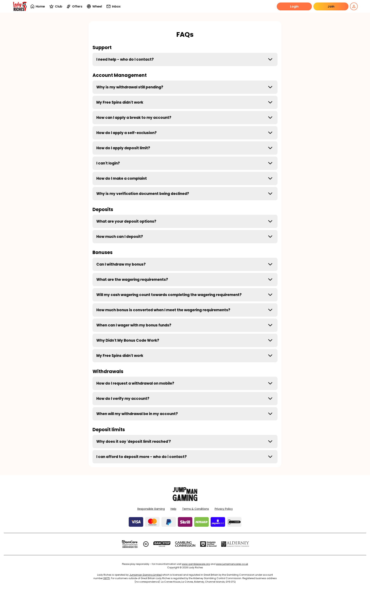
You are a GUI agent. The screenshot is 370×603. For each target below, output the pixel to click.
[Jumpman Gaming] (185, 500)
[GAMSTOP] (162, 544)
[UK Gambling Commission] (185, 544)
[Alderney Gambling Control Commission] (235, 544)
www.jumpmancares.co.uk (232, 564)
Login (294, 6)
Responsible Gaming (151, 509)
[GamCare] (129, 544)
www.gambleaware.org (196, 564)
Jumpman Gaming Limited (145, 574)
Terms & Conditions (195, 509)
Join (331, 6)
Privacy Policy (224, 509)
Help (173, 509)
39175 (106, 578)
